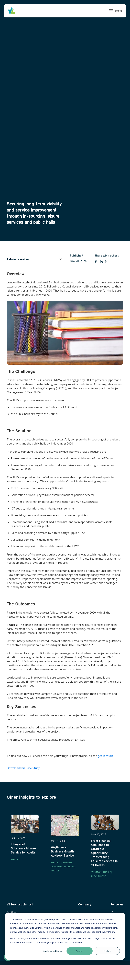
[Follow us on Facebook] (112, 912)
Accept (79, 950)
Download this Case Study (23, 768)
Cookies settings (52, 950)
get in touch (105, 756)
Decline (107, 950)
